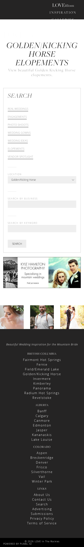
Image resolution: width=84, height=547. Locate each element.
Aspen (42, 453)
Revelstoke (42, 398)
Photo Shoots (18, 125)
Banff (42, 411)
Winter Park (42, 481)
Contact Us (42, 499)
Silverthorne (42, 472)
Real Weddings (18, 109)
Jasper (42, 430)
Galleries (63, 19)
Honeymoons (63, 33)
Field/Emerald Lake (42, 369)
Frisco (42, 467)
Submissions (42, 514)
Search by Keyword (22, 223)
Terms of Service (42, 523)
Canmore (42, 420)
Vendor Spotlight (20, 156)
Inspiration (63, 12)
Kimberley (42, 383)
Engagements (17, 117)
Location (15, 174)
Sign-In (56, 64)
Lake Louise (42, 439)
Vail (42, 477)
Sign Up (70, 64)
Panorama (42, 388)
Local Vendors (63, 44)
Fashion (63, 26)
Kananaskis (42, 435)
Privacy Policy (42, 518)
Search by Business (23, 198)
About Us (42, 495)
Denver (42, 462)
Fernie (42, 364)
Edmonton (42, 425)
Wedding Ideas (18, 141)
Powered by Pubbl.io (17, 543)
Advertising (42, 509)
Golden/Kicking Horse (42, 374)
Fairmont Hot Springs (42, 360)
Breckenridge (42, 458)
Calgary (42, 416)
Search (17, 244)
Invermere (42, 379)
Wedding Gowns (19, 133)
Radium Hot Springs (42, 393)
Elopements (16, 148)
